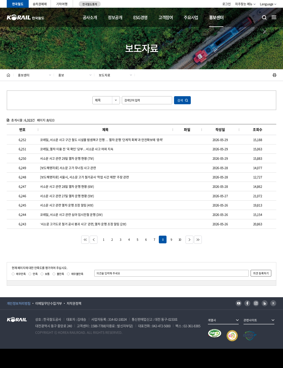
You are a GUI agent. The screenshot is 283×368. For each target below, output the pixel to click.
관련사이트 (250, 320)
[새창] (239, 303)
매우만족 (21, 273)
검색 (180, 100)
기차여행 (61, 4)
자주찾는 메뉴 (244, 4)
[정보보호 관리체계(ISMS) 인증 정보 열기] (249, 335)
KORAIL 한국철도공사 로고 (25, 17)
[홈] (8, 75)
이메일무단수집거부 (48, 303)
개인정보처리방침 (19, 303)
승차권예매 (40, 4)
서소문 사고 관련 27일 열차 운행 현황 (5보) (67, 196)
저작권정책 (74, 303)
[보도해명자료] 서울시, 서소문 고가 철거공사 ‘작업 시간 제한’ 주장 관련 (84, 177)
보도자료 (104, 75)
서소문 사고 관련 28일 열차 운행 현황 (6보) (67, 186)
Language (266, 4)
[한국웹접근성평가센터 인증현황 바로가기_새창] (214, 335)
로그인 (226, 4)
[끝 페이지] (198, 240)
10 (179, 239)
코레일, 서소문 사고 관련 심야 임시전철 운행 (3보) (71, 214)
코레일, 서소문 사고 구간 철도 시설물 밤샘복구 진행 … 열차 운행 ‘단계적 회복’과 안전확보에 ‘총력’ (101, 139)
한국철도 (17, 4)
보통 (47, 273)
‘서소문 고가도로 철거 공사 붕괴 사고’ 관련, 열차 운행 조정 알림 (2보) (83, 224)
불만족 (60, 273)
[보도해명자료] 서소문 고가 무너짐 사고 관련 (68, 167)
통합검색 (264, 17)
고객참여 (165, 17)
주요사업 (191, 17)
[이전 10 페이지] (93, 240)
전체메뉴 (274, 17)
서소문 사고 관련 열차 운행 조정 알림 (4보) (66, 205)
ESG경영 (140, 17)
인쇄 (274, 75)
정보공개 (115, 17)
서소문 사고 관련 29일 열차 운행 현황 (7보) (67, 158)
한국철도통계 (89, 4)
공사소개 (90, 17)
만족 (35, 273)
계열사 (212, 320)
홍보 (61, 75)
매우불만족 (77, 273)
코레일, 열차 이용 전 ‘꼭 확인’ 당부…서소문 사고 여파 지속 (76, 149)
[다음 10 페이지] (189, 240)
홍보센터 (216, 17)
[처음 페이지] (85, 240)
